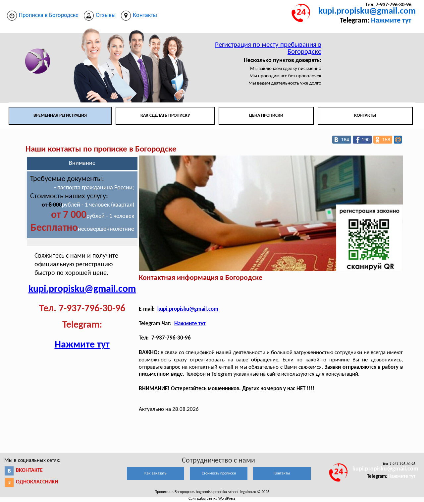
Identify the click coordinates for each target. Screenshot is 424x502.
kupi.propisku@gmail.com (367, 11)
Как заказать (155, 473)
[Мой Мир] (398, 140)
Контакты (365, 115)
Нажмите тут (391, 20)
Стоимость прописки (219, 473)
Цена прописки (266, 115)
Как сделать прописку (165, 115)
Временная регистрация (60, 115)
